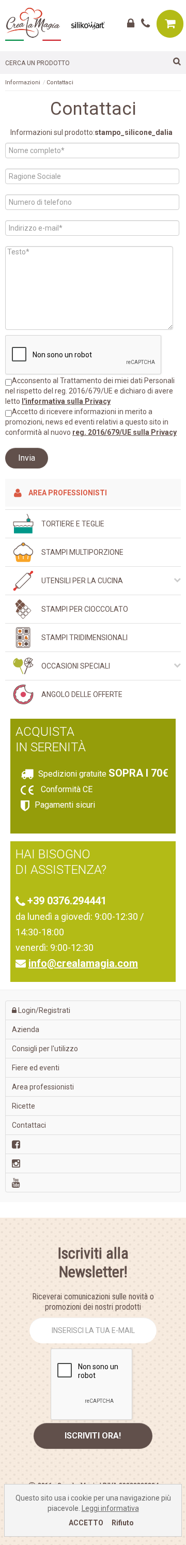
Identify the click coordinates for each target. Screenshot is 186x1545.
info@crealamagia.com (83, 963)
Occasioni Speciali (75, 666)
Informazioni (22, 82)
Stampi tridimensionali (84, 637)
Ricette (23, 1106)
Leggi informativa (110, 1508)
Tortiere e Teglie (72, 524)
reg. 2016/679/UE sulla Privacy (124, 432)
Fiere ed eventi (35, 1068)
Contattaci (60, 82)
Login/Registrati (43, 1010)
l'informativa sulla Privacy (66, 401)
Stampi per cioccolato (84, 609)
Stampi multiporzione (82, 552)
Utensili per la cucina (82, 581)
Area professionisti (67, 493)
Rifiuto (123, 1523)
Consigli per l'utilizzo (45, 1048)
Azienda (25, 1029)
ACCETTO (86, 1523)
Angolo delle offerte (81, 694)
